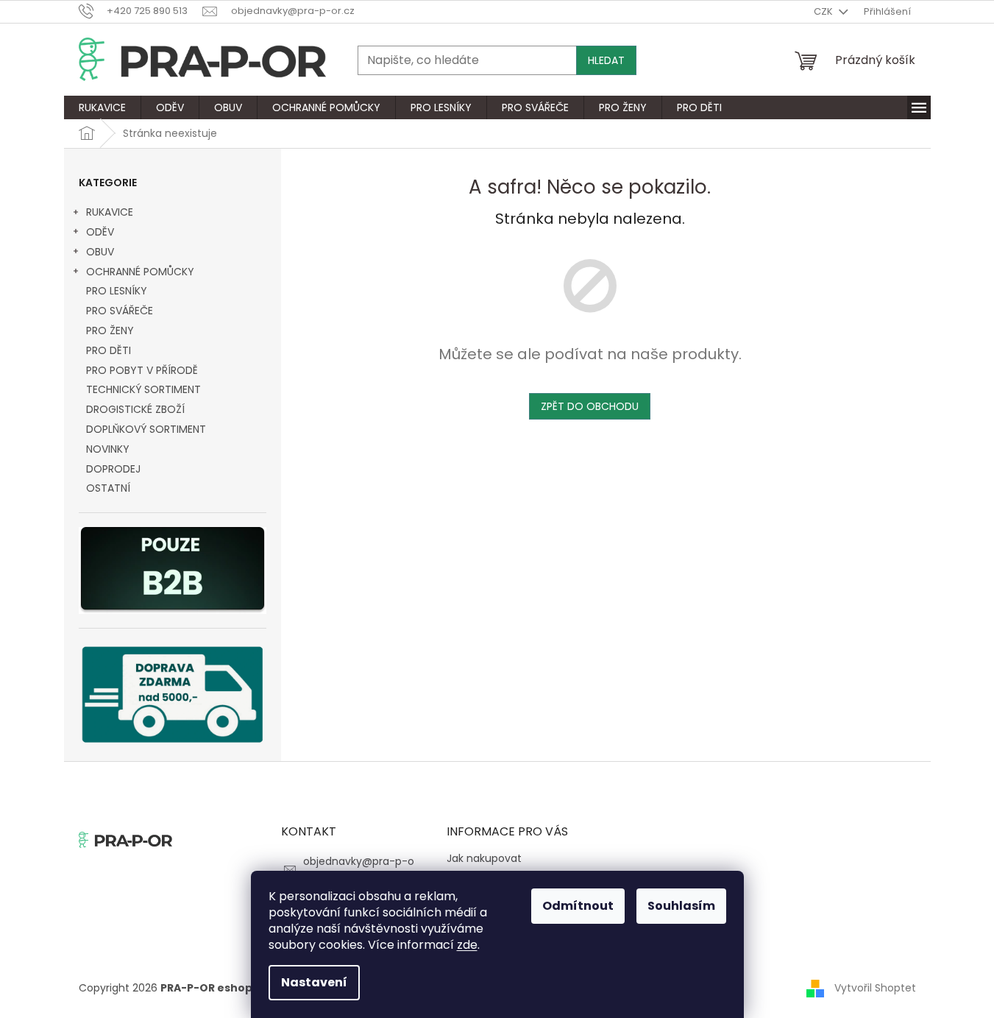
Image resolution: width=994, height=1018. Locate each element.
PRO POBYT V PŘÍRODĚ (142, 370)
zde (467, 944)
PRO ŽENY (110, 330)
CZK (824, 11)
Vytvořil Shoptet (875, 987)
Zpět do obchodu (590, 406)
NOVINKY (107, 449)
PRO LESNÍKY (116, 290)
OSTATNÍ (108, 488)
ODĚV (100, 232)
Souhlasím (681, 905)
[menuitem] (102, 107)
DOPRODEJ (113, 469)
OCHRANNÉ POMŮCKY (140, 271)
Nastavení (314, 982)
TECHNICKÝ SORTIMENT (143, 389)
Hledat (606, 60)
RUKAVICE (109, 212)
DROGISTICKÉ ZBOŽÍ (135, 409)
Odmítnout (578, 905)
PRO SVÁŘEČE (119, 310)
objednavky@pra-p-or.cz (358, 868)
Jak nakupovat (484, 858)
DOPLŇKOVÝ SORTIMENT (146, 429)
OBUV (100, 251)
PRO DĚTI (108, 350)
